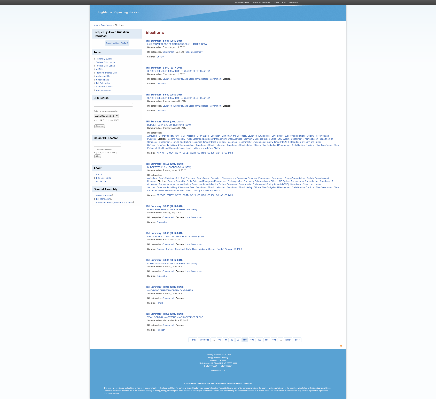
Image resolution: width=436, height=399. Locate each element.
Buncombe (162, 221)
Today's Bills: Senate (105, 65)
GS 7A (178, 152)
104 (274, 339)
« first (193, 339)
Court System (203, 135)
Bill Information (104, 198)
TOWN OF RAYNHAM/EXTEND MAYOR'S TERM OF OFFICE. (175, 317)
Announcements (103, 89)
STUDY (170, 152)
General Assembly (194, 51)
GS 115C (201, 152)
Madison (203, 248)
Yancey (228, 248)
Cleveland (161, 83)
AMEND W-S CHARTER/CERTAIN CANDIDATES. (170, 290)
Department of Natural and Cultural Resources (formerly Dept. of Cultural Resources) (198, 141)
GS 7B (186, 152)
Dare (188, 248)
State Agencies (235, 138)
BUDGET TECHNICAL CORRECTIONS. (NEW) (169, 124)
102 (259, 339)
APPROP (161, 152)
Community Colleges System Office (260, 138)
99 (238, 339)
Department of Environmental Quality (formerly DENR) (264, 141)
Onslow (211, 248)
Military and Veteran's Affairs (207, 147)
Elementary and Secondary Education (190, 78)
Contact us (101, 181)
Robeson (161, 329)
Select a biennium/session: (106, 111)
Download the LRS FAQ (117, 43)
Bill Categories (103, 83)
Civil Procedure (188, 135)
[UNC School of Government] (173, 2)
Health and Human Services (171, 147)
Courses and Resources (261, 3)
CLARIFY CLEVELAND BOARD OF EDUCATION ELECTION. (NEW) (178, 70)
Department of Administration (304, 138)
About (99, 174)
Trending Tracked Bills (106, 72)
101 (252, 339)
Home (95, 25)
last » (297, 339)
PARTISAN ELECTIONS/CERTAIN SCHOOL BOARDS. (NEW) (175, 236)
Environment (264, 135)
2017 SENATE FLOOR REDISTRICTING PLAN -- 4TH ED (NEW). (177, 43)
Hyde (194, 248)
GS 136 (210, 152)
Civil (177, 135)
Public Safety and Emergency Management (206, 138)
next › (288, 339)
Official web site (104, 195)
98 (232, 339)
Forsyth (160, 302)
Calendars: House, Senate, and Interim (115, 202)
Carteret (170, 248)
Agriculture (152, 135)
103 (267, 339)
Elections (179, 51)
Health (189, 147)
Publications (293, 3)
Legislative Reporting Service (118, 12)
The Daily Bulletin (104, 58)
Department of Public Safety (239, 144)
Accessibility (221, 370)
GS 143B (228, 152)
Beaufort (161, 248)
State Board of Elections (303, 144)
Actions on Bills (103, 76)
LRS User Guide (103, 177)
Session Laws (102, 79)
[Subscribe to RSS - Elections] (244, 346)
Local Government (194, 217)
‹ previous (204, 339)
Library (276, 3)
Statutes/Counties (104, 86)
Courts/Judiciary (166, 135)
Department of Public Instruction (210, 144)
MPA (284, 3)
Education (167, 78)
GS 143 (219, 152)
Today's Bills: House (105, 62)
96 (220, 339)
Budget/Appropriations (295, 135)
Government (106, 25)
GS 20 (193, 152)
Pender (220, 248)
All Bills (99, 69)
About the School (242, 3)
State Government (324, 144)
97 (226, 339)
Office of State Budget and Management (272, 144)
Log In (212, 370)
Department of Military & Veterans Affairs (175, 144)
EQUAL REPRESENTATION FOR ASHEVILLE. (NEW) (172, 209)
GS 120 (160, 56)
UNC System (284, 138)
